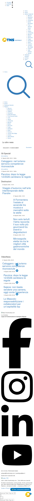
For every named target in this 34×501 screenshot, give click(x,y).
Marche (30, 34)
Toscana (30, 44)
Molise (29, 36)
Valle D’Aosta (30, 50)
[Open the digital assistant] (27, 494)
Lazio (29, 29)
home (26, 11)
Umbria (29, 48)
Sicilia (29, 42)
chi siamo (9, 2)
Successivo (29, 147)
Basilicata (30, 17)
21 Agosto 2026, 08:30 (7, 158)
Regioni (6, 106)
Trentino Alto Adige (30, 46)
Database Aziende (9, 105)
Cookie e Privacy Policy (7, 488)
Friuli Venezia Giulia (30, 26)
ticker (8, 5)
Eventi (5, 103)
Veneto (29, 53)
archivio (27, 58)
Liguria (29, 31)
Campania (30, 20)
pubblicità (9, 4)
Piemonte (30, 37)
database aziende (27, 55)
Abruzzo (30, 15)
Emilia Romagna (30, 22)
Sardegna (30, 40)
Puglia (29, 39)
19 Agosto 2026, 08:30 (7, 171)
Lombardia (30, 33)
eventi (26, 12)
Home (5, 102)
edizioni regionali (29, 14)
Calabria (30, 18)
